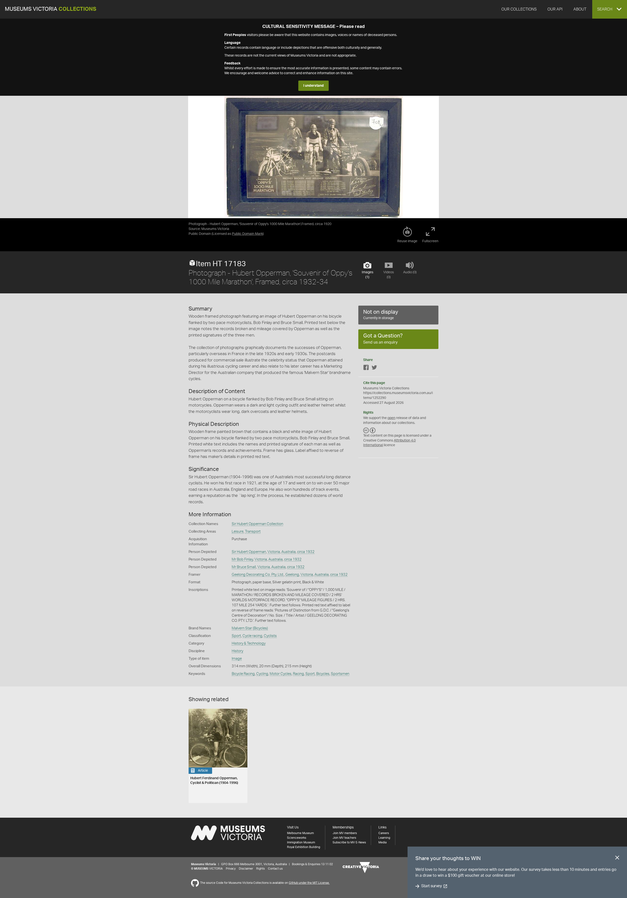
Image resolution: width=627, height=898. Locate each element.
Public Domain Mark (247, 234)
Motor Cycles (280, 674)
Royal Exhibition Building (303, 847)
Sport (236, 636)
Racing (298, 674)
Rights (260, 868)
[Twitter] (374, 368)
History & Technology (248, 643)
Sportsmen (340, 674)
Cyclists (270, 636)
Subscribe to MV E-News (349, 842)
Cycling (262, 674)
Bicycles (322, 674)
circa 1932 (305, 552)
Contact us (275, 868)
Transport (253, 531)
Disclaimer (246, 868)
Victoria (273, 552)
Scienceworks (296, 837)
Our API (555, 9)
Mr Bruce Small (244, 567)
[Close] (617, 858)
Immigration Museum (301, 842)
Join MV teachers (344, 837)
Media (382, 842)
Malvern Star (242, 628)
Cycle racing (252, 636)
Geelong (292, 574)
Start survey (431, 886)
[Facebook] (366, 368)
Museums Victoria (50, 9)
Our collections (519, 9)
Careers (383, 833)
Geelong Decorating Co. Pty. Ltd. (258, 574)
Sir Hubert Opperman (249, 552)
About (579, 9)
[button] (609, 9)
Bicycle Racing (243, 674)
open (391, 418)
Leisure (237, 531)
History (237, 651)
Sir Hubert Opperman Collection (257, 524)
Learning (384, 837)
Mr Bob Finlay (242, 559)
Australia (288, 552)
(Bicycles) (260, 628)
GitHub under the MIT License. (309, 882)
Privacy (231, 868)
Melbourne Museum (300, 833)
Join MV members (345, 833)
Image (237, 658)
